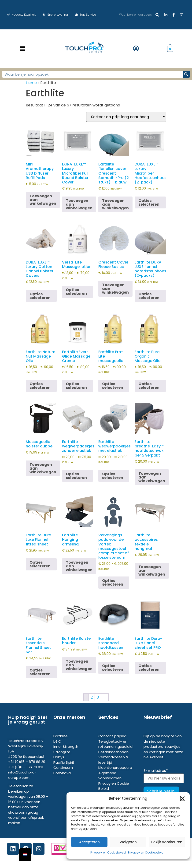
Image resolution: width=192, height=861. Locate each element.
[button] (182, 798)
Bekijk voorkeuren (166, 842)
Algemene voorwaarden (110, 775)
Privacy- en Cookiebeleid (108, 852)
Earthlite (60, 736)
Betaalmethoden (113, 751)
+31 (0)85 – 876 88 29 (26, 761)
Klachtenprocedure (115, 767)
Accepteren (89, 842)
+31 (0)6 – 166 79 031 (25, 767)
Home (31, 82)
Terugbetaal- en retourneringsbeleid (115, 744)
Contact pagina (112, 736)
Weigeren (128, 842)
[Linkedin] (13, 849)
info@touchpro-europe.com (22, 775)
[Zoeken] (157, 15)
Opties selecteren (148, 202)
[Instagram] (38, 849)
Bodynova (62, 772)
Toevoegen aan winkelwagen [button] (43, 199)
